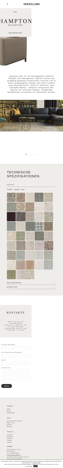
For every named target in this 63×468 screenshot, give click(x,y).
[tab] (10, 189)
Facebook (10, 435)
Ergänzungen (11, 412)
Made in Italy (11, 422)
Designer (9, 426)
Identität (9, 424)
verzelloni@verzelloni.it (14, 455)
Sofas (8, 409)
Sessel (9, 411)
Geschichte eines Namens (14, 421)
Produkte (10, 406)
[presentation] (10, 189)
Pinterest (9, 438)
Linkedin (9, 442)
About (9, 418)
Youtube (9, 440)
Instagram (10, 436)
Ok (35, 466)
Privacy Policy (37, 462)
